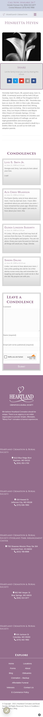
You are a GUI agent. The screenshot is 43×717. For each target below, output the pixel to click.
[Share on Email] (21, 80)
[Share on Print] (27, 80)
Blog (11, 673)
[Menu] (35, 14)
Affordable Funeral (20, 683)
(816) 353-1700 (22, 463)
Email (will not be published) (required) (18, 345)
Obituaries (26, 673)
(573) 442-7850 (28, 7)
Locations (27, 664)
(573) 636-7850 (22, 505)
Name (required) (9, 335)
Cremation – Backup (20, 678)
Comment (7, 307)
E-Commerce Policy (20, 692)
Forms (13, 668)
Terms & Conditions (31, 706)
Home (11, 664)
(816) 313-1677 (30, 5)
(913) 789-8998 (22, 552)
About (27, 668)
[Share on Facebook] (9, 80)
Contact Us (29, 687)
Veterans (10, 687)
